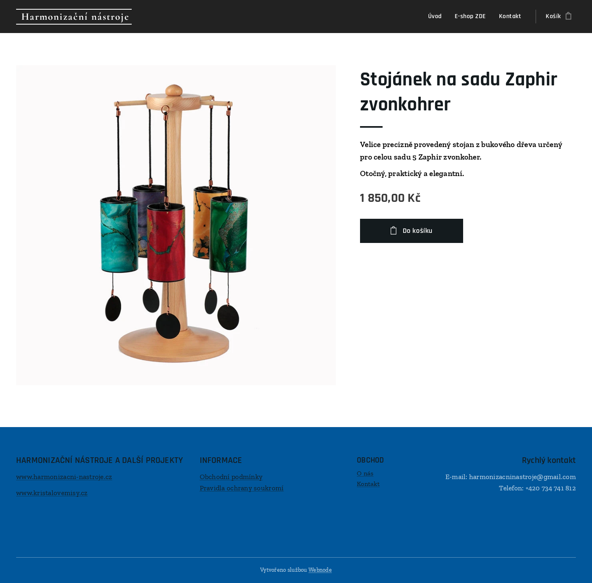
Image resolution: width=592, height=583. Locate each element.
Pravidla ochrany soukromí (242, 488)
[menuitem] (437, 16)
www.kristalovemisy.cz (52, 493)
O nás (365, 473)
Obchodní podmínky (231, 477)
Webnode (320, 569)
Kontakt (368, 484)
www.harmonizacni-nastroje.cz (64, 477)
